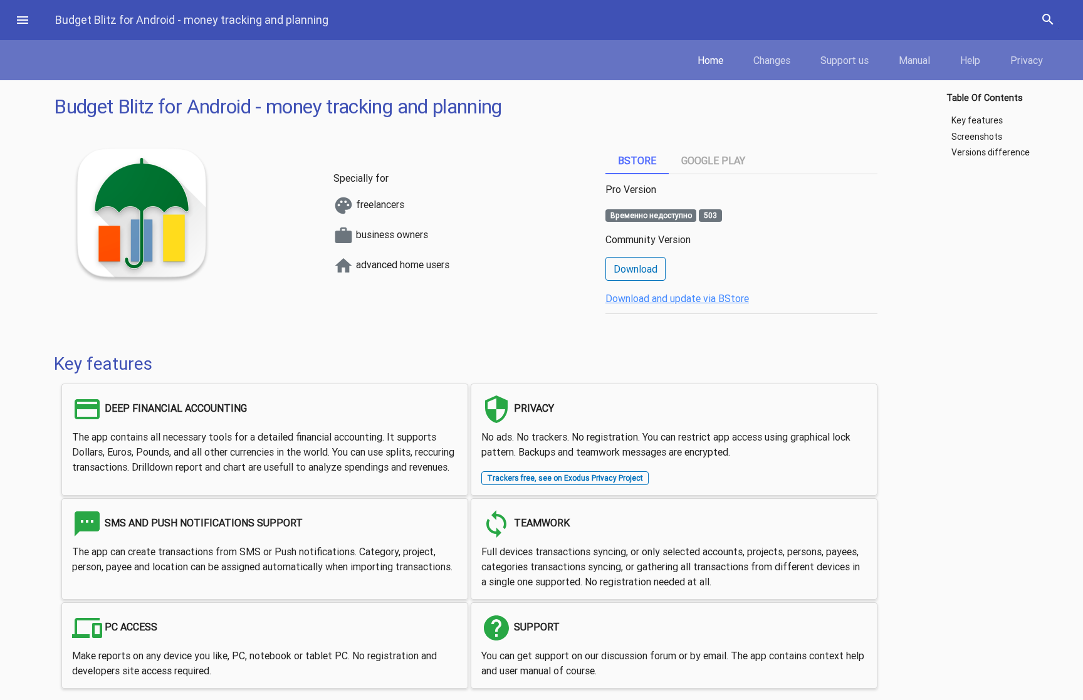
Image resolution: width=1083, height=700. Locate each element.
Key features (977, 120)
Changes (771, 60)
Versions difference (990, 152)
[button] (23, 20)
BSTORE (637, 160)
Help (970, 60)
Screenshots (976, 137)
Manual (914, 60)
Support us (844, 60)
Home (710, 60)
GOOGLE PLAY (713, 160)
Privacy (1026, 60)
